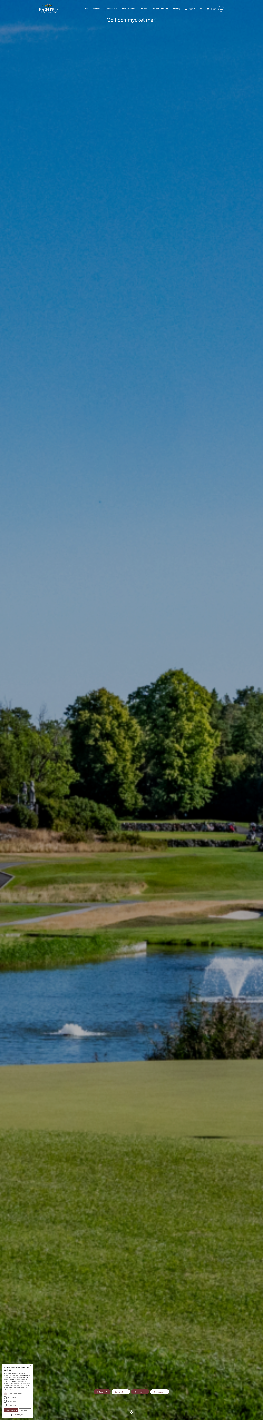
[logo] (48, 8)
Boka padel (138, 1392)
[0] (208, 8)
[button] (17, 1415)
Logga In (191, 8)
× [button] (30, 1366)
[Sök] (201, 9)
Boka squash (158, 1392)
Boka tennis (119, 1392)
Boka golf (100, 1392)
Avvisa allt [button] (25, 1410)
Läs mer (11, 1389)
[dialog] (17, 1391)
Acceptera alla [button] (11, 1410)
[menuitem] (86, 8)
